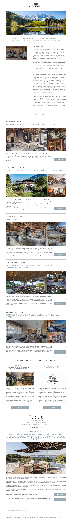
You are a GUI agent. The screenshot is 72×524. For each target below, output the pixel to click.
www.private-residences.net (11, 515)
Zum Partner (20, 407)
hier (36, 517)
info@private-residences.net (23, 510)
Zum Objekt (60, 159)
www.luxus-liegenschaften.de (36, 427)
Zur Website (60, 499)
